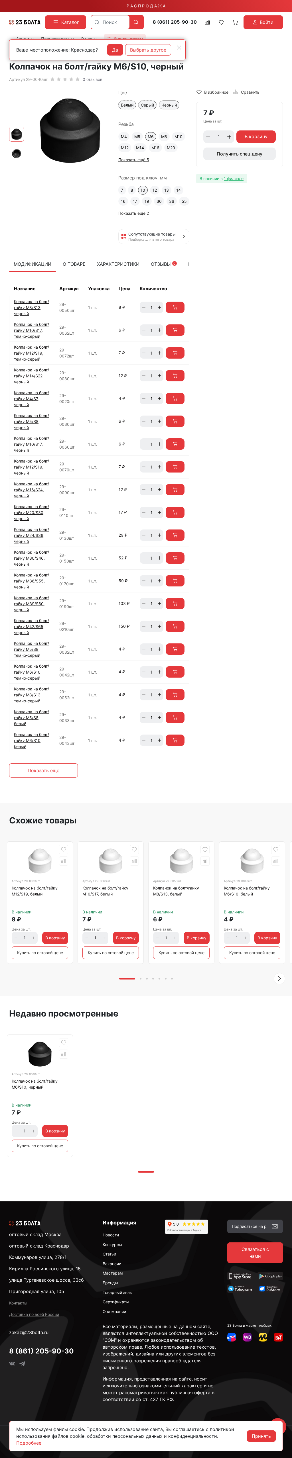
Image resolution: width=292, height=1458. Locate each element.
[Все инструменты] (278, 1337)
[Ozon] (231, 1337)
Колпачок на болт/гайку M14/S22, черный (31, 375)
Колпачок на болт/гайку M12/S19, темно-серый (31, 353)
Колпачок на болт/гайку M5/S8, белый (31, 717)
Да (115, 50)
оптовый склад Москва (35, 1234)
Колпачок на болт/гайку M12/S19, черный (31, 467)
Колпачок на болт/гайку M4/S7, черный (31, 398)
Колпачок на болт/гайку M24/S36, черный (31, 535)
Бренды (110, 1282)
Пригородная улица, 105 (36, 1291)
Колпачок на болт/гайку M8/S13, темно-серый (31, 694)
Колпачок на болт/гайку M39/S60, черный (31, 603)
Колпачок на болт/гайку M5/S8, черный (31, 421)
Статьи (109, 1254)
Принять (261, 1436)
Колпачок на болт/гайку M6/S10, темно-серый (31, 672)
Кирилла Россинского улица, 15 (45, 1268)
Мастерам (113, 1273)
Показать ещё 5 (133, 159)
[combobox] (110, 22)
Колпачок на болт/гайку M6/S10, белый (31, 740)
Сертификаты (116, 1301)
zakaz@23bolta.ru (28, 1332)
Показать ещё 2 (133, 213)
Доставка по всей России (34, 1314)
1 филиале (234, 178)
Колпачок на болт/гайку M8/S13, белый (176, 891)
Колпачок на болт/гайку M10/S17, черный (31, 444)
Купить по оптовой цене (40, 952)
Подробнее (28, 1443)
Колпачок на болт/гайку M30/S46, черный (31, 558)
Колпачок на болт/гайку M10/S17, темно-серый (31, 330)
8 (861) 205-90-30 (175, 22)
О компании (114, 1311)
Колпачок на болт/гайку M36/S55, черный (31, 580)
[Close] (179, 47)
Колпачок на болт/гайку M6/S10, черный (35, 1084)
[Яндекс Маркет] (263, 1337)
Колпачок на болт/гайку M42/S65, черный (31, 626)
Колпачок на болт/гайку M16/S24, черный (31, 489)
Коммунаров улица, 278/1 (37, 1257)
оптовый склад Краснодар (39, 1246)
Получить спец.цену (239, 154)
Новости (111, 1234)
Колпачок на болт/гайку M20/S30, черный (31, 512)
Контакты (18, 1302)
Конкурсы (112, 1244)
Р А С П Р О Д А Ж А (146, 5)
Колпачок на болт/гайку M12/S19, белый (35, 891)
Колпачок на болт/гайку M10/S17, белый (105, 891)
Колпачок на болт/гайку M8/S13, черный (31, 307)
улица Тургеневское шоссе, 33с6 (46, 1280)
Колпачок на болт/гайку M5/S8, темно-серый (31, 649)
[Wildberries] (247, 1337)
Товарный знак (117, 1292)
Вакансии (112, 1263)
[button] (279, 978)
